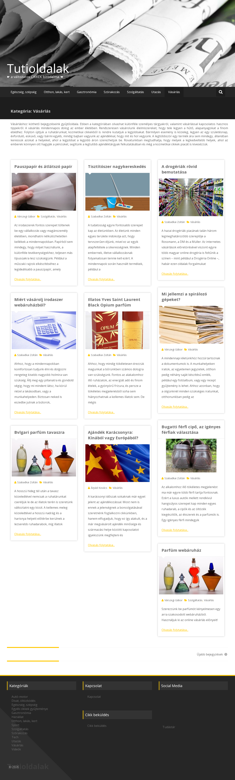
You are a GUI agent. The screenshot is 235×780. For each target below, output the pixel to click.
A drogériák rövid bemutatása (179, 169)
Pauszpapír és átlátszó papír (43, 166)
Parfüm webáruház (181, 550)
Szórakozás (112, 92)
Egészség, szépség (24, 92)
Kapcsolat (94, 697)
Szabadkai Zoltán (101, 216)
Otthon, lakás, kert (57, 92)
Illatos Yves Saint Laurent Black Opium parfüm (114, 302)
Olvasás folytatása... (27, 279)
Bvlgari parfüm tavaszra (39, 432)
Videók (16, 749)
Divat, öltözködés (23, 701)
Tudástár (168, 727)
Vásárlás (174, 92)
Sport (15, 725)
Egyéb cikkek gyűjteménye (30, 709)
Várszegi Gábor (26, 216)
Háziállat (18, 717)
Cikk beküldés (96, 726)
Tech (15, 737)
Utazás (156, 92)
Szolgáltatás (135, 92)
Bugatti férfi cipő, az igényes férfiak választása (191, 429)
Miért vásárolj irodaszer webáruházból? (38, 302)
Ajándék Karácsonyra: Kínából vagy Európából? (113, 434)
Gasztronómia (86, 92)
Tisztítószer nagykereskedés (117, 166)
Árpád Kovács (99, 488)
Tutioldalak (38, 68)
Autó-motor (20, 697)
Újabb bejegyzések (210, 654)
